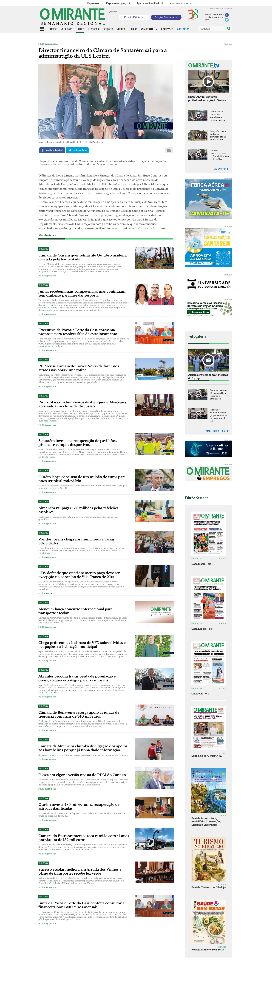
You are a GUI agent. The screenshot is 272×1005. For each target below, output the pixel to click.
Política (42, 44)
